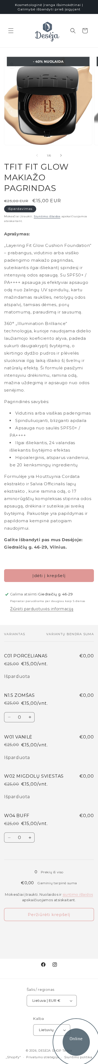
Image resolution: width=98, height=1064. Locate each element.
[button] (11, 31)
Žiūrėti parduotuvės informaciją (42, 608)
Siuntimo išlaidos (47, 216)
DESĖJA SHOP (50, 1050)
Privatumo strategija (42, 1057)
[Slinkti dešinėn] (61, 155)
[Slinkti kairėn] (37, 155)
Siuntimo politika (78, 1057)
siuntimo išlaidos (78, 894)
